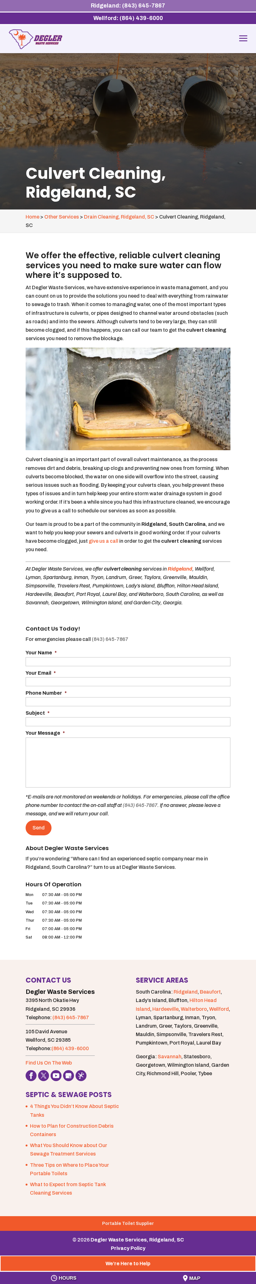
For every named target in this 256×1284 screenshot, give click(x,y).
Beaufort (210, 991)
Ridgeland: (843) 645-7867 (128, 6)
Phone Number (46, 693)
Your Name (41, 652)
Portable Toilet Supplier (128, 1223)
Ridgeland (180, 569)
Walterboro (194, 1009)
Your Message (45, 733)
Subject (38, 713)
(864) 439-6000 (70, 1048)
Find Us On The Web (49, 1062)
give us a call (103, 541)
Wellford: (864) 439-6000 (128, 18)
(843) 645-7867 (110, 639)
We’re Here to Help (128, 1263)
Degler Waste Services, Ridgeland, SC (137, 1239)
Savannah (169, 1056)
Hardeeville (165, 1009)
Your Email (41, 673)
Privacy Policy (128, 1248)
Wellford (219, 1009)
